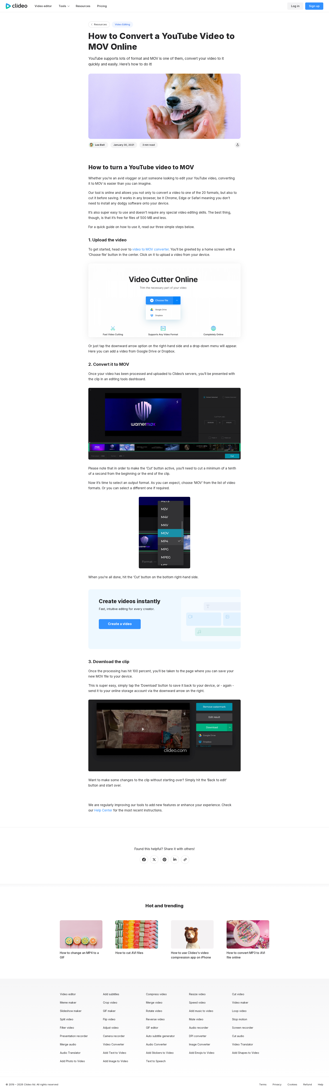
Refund (307, 1084)
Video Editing (122, 24)
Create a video (120, 624)
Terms (263, 1084)
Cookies (292, 1084)
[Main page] (18, 6)
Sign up (314, 6)
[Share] (238, 145)
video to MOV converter (150, 249)
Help (320, 1084)
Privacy (277, 1084)
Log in (295, 6)
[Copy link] (185, 859)
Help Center (103, 810)
